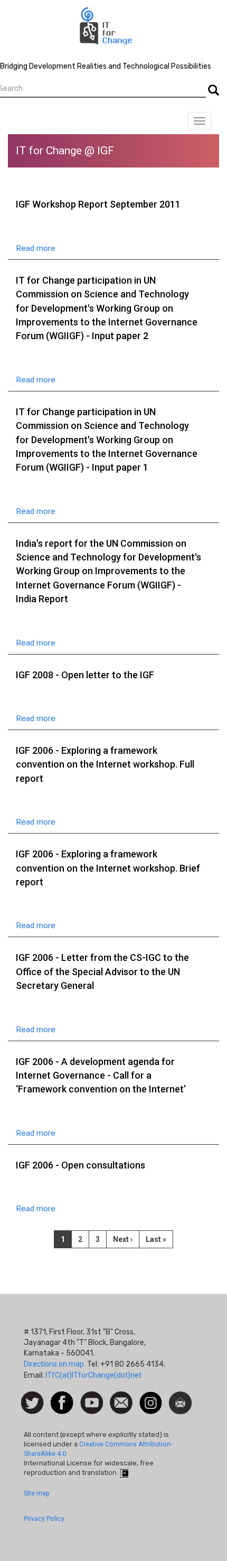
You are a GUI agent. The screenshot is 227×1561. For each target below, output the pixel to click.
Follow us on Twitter (32, 1403)
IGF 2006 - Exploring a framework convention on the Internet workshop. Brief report (108, 867)
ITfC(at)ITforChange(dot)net (93, 1375)
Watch (90, 1396)
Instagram (150, 1396)
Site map (37, 1493)
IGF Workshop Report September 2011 (98, 204)
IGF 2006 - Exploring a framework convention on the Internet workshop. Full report (105, 764)
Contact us (121, 1402)
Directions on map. (55, 1364)
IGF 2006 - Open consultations (80, 1165)
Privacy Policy (44, 1518)
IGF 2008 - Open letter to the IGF (85, 674)
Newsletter (180, 1396)
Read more (35, 248)
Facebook (62, 1396)
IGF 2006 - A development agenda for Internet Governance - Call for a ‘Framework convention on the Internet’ (101, 1075)
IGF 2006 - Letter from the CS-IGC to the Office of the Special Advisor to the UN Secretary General (102, 971)
